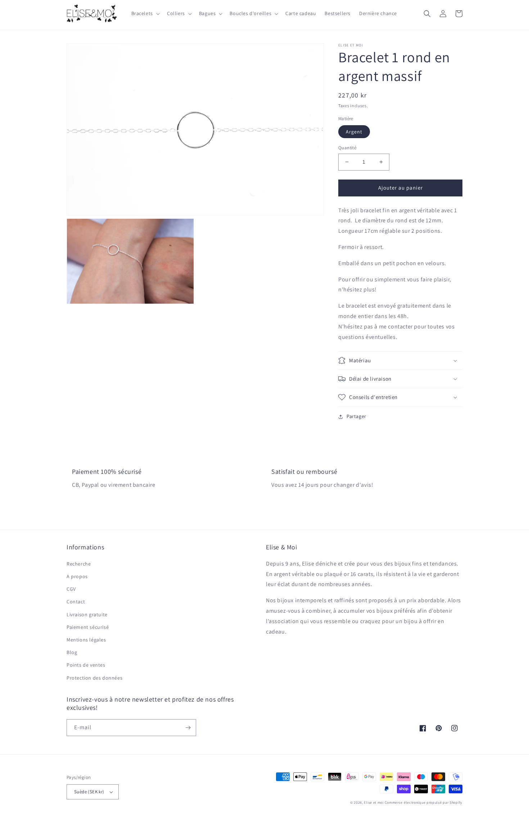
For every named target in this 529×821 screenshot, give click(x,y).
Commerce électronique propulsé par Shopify (423, 802)
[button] (145, 13)
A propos (77, 576)
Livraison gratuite (87, 614)
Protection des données (94, 678)
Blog (72, 652)
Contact (76, 601)
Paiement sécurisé (88, 627)
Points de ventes (86, 665)
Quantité (347, 148)
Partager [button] (356, 416)
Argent (354, 131)
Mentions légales (86, 639)
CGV (71, 589)
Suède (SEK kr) (89, 792)
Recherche (79, 564)
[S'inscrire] (188, 727)
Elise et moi (373, 802)
